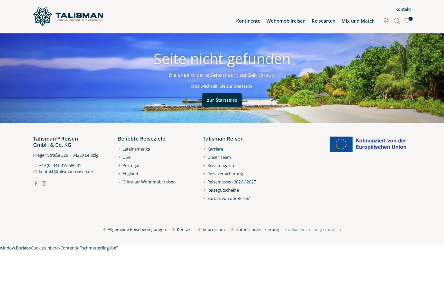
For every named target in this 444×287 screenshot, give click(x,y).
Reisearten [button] (323, 21)
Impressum (214, 229)
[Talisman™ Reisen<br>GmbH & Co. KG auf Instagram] (44, 183)
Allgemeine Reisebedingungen (137, 229)
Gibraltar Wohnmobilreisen (149, 182)
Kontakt (403, 9)
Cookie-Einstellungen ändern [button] (313, 229)
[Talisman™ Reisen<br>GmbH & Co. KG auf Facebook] (35, 183)
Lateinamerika (136, 149)
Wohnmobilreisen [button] (286, 21)
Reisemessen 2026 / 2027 (231, 182)
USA (127, 157)
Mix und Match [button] (358, 21)
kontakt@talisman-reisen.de (66, 171)
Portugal (131, 165)
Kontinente (248, 21)
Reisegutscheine (223, 190)
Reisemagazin (220, 165)
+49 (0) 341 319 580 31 (60, 165)
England (130, 174)
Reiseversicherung (225, 174)
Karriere (215, 149)
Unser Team (219, 157)
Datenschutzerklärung (257, 229)
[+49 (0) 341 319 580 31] (386, 21)
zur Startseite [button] (222, 100)
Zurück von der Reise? (228, 198)
